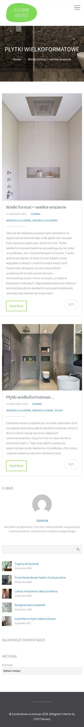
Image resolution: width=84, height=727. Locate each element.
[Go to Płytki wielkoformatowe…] (42, 357)
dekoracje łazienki (44, 220)
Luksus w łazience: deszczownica (36, 591)
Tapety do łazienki (27, 564)
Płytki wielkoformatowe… (30, 397)
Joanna (35, 214)
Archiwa (7, 665)
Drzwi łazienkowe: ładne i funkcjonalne (40, 577)
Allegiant (55, 714)
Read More (16, 306)
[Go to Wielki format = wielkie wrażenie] (42, 146)
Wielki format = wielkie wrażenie (36, 207)
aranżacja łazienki (18, 220)
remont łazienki (42, 410)
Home (17, 59)
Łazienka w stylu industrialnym (35, 619)
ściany (59, 410)
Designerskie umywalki (30, 605)
